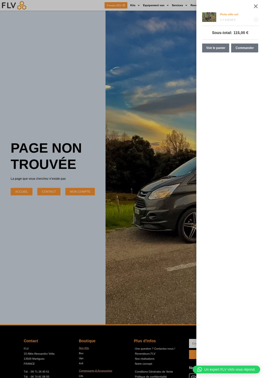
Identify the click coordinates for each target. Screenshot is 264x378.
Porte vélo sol (229, 14)
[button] (226, 369)
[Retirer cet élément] (256, 20)
